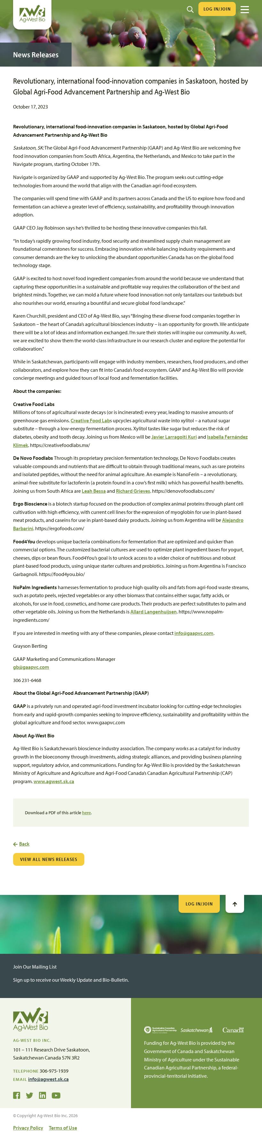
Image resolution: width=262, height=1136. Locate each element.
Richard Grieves (133, 491)
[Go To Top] (235, 904)
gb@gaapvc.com (31, 667)
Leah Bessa (94, 491)
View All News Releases (48, 859)
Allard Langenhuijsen (153, 611)
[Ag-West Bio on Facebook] (16, 1095)
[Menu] (245, 9)
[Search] (190, 9)
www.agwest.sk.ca (54, 781)
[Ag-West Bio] (32, 21)
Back (24, 843)
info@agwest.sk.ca (48, 1079)
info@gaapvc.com (193, 633)
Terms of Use (63, 1127)
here (86, 812)
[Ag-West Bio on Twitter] (29, 1095)
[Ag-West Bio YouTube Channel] (56, 1095)
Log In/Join (217, 9)
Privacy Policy (28, 1127)
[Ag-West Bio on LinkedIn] (42, 1095)
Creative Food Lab (90, 420)
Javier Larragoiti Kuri (174, 437)
